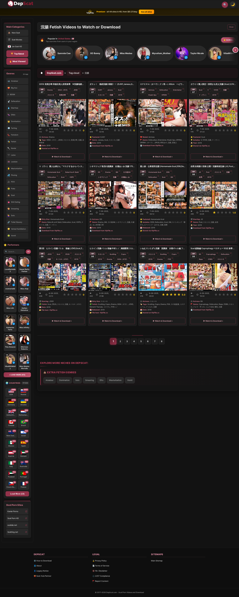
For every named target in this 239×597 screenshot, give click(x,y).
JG (200, 172)
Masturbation (115, 380)
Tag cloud (74, 73)
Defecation (163, 90)
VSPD (72, 177)
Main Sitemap (157, 561)
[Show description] (46, 130)
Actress (151, 90)
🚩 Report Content (100, 581)
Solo (77, 380)
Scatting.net (12, 532)
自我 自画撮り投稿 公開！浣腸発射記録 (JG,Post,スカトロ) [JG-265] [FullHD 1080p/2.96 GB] (213, 166)
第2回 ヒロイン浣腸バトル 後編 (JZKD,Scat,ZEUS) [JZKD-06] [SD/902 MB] (61, 248)
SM (117, 172)
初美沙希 (62, 95)
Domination (64, 380)
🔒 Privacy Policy (99, 561)
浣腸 (72, 95)
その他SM (126, 172)
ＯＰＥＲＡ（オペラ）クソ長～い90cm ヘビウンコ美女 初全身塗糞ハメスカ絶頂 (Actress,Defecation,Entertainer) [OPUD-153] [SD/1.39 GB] (162, 84)
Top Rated (17, 54)
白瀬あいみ (125, 177)
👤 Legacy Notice (41, 571)
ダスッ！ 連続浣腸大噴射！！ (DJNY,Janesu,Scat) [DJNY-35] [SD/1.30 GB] (112, 84)
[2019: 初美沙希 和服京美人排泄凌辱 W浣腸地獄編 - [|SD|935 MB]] (61, 112)
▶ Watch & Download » (62, 157)
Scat (119, 90)
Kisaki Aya (152, 95)
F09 (169, 259)
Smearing (89, 380)
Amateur (49, 380)
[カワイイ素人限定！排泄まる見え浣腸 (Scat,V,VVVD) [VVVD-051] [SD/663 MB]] (213, 112)
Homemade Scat (53, 172)
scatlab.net (12, 525)
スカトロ (50, 95)
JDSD (76, 90)
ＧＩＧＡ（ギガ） (62, 259)
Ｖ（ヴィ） (203, 95)
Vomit (130, 380)
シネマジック (103, 177)
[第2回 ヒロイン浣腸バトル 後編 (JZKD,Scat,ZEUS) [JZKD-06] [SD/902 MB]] (61, 277)
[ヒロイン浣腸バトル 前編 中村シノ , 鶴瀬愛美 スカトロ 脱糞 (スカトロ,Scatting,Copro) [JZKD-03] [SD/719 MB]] (112, 277)
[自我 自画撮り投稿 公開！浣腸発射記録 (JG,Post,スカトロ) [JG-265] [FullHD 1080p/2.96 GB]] (213, 195)
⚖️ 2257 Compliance (101, 576)
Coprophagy (211, 254)
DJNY (100, 90)
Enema (50, 90)
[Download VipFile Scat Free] (21, 3)
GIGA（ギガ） (63, 90)
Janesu (110, 90)
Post (207, 172)
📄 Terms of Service (100, 566)
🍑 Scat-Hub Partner (42, 576)
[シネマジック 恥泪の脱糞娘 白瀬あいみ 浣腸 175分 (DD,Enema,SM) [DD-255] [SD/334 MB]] (112, 195)
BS (200, 254)
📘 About (38, 566)
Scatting (113, 254)
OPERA (164, 95)
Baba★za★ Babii (72, 172)
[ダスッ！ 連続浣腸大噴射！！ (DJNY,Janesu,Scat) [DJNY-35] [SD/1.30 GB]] (112, 112)
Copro (123, 254)
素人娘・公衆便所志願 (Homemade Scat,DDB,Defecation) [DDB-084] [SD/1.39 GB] (162, 166)
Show (231, 27)
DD (99, 172)
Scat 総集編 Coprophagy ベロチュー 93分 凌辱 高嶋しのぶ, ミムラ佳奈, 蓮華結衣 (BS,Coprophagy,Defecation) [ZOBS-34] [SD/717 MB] (213, 248)
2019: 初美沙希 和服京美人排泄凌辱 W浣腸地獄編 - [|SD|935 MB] (61, 84)
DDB (168, 172)
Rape (201, 259)
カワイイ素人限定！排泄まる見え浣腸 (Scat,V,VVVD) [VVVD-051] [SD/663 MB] (213, 84)
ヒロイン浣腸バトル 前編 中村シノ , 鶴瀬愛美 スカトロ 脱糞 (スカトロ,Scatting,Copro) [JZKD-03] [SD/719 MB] (112, 248)
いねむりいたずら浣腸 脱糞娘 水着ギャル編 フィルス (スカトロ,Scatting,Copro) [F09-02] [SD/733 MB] (162, 248)
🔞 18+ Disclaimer (99, 571)
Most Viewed (17, 61)
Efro (101, 380)
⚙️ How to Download (43, 561)
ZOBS (210, 259)
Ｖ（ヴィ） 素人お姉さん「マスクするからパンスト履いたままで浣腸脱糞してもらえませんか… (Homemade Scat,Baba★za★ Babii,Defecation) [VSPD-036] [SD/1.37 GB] (61, 166)
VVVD (216, 90)
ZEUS (67, 254)
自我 (200, 177)
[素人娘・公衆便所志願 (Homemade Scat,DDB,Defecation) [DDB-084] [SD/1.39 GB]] (162, 195)
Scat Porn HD (13, 518)
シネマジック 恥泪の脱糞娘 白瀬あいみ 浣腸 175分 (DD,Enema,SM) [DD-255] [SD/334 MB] (112, 166)
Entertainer (177, 90)
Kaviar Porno (12, 511)
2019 (120, 95)
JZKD (49, 254)
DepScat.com (54, 73)
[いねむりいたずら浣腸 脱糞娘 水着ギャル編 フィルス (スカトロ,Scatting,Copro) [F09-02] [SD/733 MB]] (162, 277)
